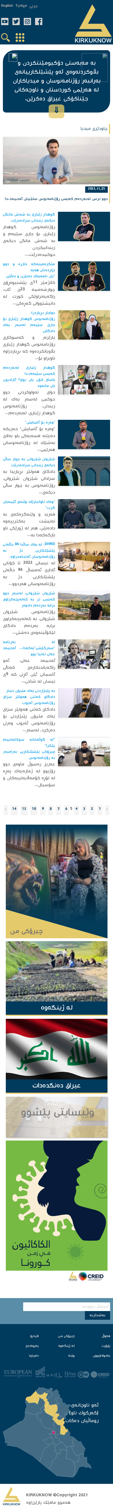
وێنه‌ (71, 1355)
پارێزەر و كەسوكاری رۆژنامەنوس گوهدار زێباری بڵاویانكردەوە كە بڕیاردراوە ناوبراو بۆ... (29, 348)
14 (14, 809)
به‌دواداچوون (101, 1355)
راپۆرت (105, 1346)
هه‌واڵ (106, 1336)
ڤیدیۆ (34, 1336)
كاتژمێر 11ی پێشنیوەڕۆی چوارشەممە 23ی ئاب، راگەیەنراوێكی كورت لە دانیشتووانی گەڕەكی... (29, 293)
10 (34, 809)
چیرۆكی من (66, 1336)
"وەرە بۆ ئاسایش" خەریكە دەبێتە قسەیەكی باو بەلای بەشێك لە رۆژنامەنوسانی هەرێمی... (29, 439)
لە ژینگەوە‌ (66, 1346)
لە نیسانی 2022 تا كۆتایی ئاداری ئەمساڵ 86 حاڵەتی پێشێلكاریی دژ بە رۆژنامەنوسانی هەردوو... (29, 573)
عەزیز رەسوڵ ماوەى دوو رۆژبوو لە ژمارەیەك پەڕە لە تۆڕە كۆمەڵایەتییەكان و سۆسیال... (29, 775)
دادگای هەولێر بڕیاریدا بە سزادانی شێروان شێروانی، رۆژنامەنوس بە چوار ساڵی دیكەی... (29, 482)
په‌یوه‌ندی (32, 1346)
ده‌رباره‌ (34, 1355)
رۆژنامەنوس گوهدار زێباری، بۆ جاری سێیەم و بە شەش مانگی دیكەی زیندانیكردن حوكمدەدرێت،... (29, 241)
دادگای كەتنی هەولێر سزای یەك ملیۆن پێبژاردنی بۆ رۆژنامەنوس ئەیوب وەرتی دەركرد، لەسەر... (29, 720)
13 (24, 809)
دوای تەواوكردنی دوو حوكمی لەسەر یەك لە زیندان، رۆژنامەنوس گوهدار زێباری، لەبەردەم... (29, 403)
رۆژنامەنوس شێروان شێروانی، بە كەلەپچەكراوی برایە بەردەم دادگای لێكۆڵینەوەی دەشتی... (29, 622)
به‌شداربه (97, 1315)
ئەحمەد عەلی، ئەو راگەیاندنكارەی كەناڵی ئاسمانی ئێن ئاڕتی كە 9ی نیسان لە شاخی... (29, 671)
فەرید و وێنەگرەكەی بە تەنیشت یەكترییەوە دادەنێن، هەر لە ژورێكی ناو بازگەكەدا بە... (29, 525)
